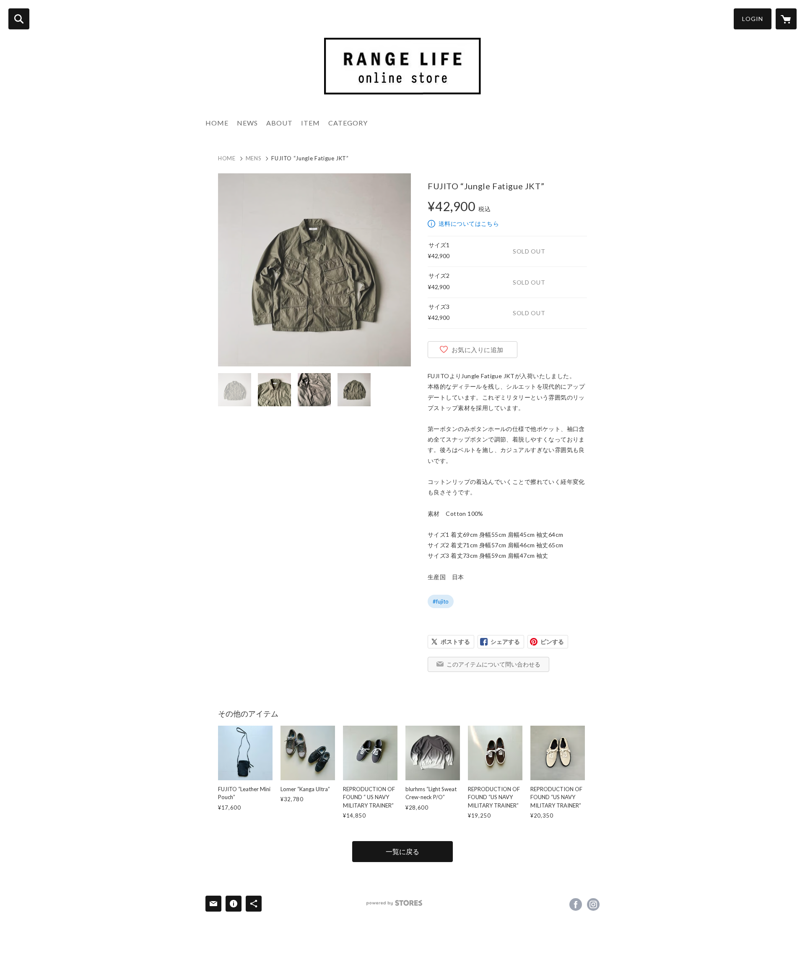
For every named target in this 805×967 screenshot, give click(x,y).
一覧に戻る (402, 851)
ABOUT (279, 123)
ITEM (310, 123)
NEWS (247, 123)
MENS (254, 158)
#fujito (441, 601)
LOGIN (752, 18)
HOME (217, 123)
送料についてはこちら (469, 223)
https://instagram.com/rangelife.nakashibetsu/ (593, 904)
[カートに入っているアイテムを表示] (786, 18)
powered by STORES (394, 903)
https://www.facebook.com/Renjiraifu (575, 904)
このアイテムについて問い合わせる (493, 664)
